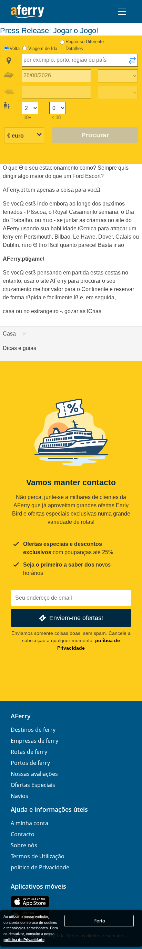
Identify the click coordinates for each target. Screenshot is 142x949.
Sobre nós (24, 845)
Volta (15, 48)
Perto (99, 920)
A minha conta (29, 823)
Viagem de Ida (42, 48)
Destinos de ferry (33, 729)
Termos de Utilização (37, 856)
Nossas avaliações (34, 774)
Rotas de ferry (29, 752)
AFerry (21, 716)
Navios (19, 796)
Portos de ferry (30, 763)
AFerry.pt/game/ (23, 259)
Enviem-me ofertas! (76, 617)
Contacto (22, 834)
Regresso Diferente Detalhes (84, 45)
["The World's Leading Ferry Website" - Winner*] (27, 11)
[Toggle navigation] (122, 11)
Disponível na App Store (30, 901)
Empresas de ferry (34, 741)
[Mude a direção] (132, 62)
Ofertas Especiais (33, 785)
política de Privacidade (40, 867)
